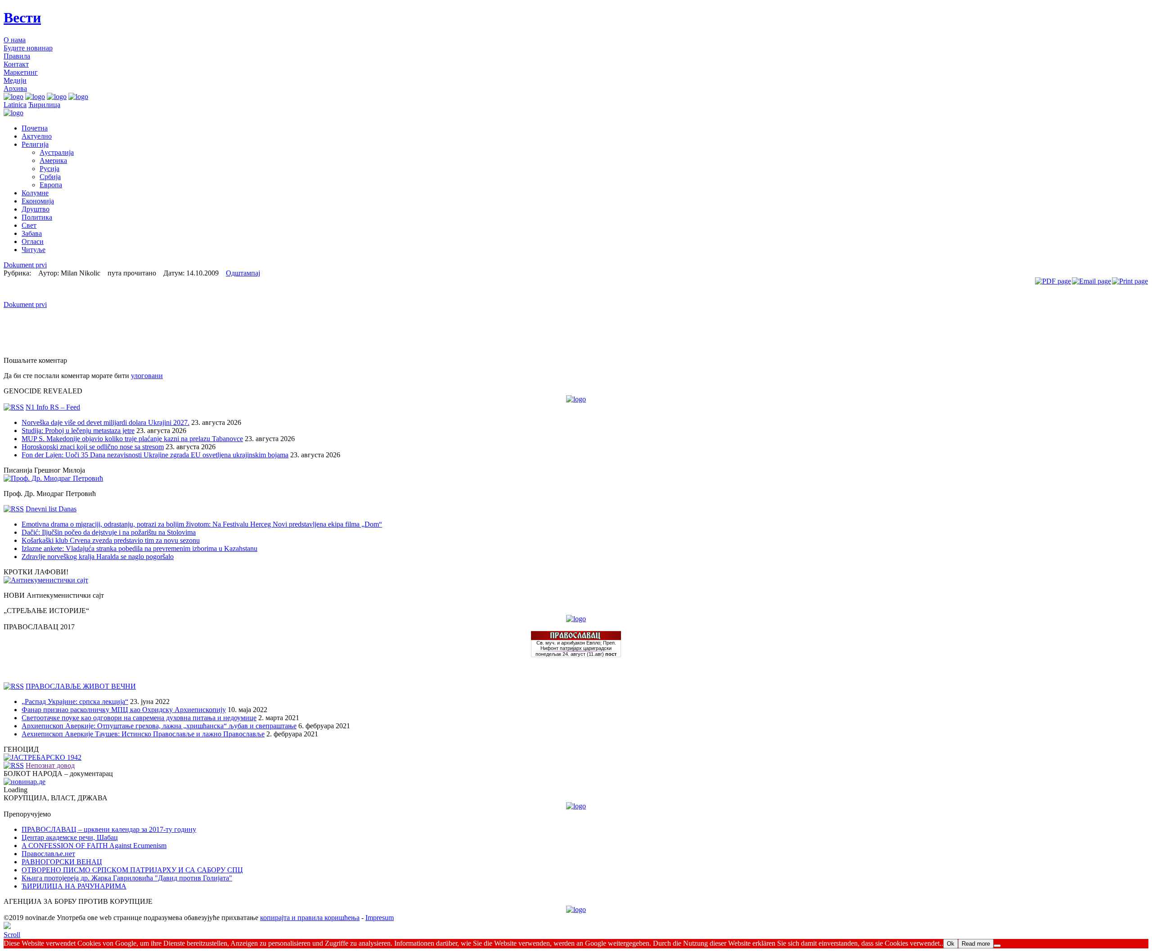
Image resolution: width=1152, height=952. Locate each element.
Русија (49, 168)
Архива (15, 88)
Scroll (12, 934)
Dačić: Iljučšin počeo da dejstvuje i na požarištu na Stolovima (109, 532)
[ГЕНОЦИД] (42, 757)
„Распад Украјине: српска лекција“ (75, 701)
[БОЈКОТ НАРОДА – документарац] (24, 781)
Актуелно (37, 136)
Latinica (15, 104)
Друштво (36, 209)
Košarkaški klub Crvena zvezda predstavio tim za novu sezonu (111, 540)
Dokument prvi (25, 265)
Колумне (35, 193)
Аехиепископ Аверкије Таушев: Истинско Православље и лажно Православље (143, 734)
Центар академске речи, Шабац (70, 837)
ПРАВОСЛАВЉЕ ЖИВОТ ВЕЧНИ (81, 686)
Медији (15, 80)
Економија (38, 201)
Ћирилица (44, 104)
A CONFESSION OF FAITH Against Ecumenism (94, 845)
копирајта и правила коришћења (310, 917)
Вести (22, 17)
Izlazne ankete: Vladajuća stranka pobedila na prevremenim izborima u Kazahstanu (139, 548)
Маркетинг (21, 72)
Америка (53, 160)
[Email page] (1091, 281)
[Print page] (1130, 281)
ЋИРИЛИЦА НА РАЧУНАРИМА (74, 886)
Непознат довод (50, 765)
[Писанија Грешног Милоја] (53, 478)
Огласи (33, 241)
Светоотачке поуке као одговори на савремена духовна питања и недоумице (139, 718)
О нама (15, 40)
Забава (32, 233)
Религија (35, 144)
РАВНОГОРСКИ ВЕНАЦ (62, 862)
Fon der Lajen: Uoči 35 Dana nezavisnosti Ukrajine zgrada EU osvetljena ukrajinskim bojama (155, 455)
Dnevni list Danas (51, 509)
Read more (976, 943)
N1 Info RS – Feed (53, 407)
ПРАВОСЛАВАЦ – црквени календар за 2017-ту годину (109, 829)
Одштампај (243, 273)
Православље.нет (48, 853)
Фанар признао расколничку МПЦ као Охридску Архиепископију (124, 709)
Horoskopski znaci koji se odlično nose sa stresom (93, 447)
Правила (17, 56)
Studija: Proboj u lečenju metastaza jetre (78, 430)
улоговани (147, 375)
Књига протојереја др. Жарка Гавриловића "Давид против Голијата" (127, 878)
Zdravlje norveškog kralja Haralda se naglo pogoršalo (98, 556)
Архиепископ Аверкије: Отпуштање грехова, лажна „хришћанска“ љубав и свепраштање (159, 726)
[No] (997, 945)
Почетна (35, 128)
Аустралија (57, 152)
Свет (29, 225)
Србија (50, 176)
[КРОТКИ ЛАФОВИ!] (46, 580)
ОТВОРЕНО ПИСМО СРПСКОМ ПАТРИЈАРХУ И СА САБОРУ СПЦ (132, 870)
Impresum (379, 917)
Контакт (16, 64)
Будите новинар (28, 48)
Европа (51, 185)
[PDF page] (1053, 281)
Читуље (33, 249)
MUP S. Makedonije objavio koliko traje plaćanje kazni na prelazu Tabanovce (132, 438)
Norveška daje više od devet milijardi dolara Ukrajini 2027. (105, 422)
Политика (37, 217)
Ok (950, 943)
